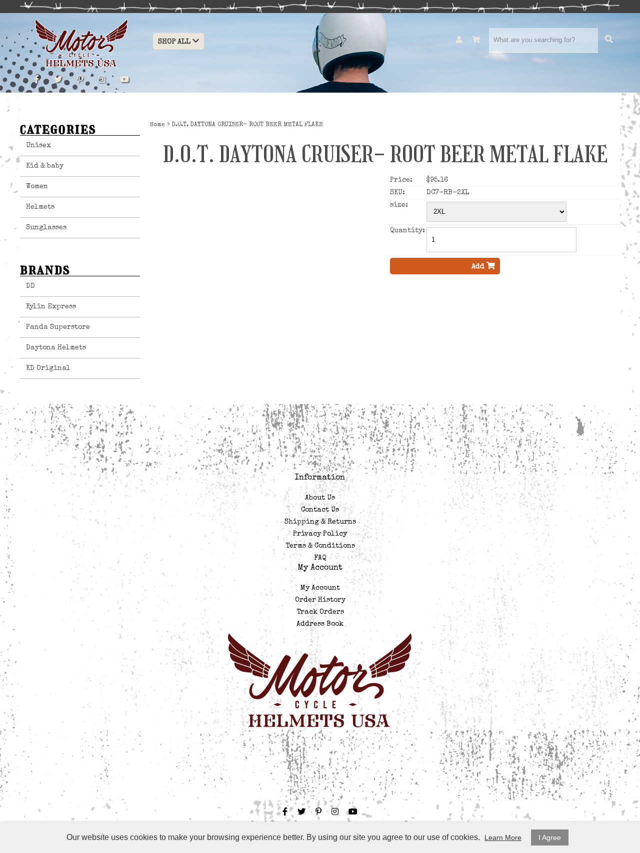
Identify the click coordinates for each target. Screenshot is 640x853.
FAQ (320, 558)
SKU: (397, 192)
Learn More (503, 837)
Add (479, 266)
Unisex (38, 145)
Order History (320, 600)
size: (399, 205)
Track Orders (320, 612)
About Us (320, 498)
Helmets (40, 207)
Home (157, 125)
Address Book (320, 624)
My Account (320, 588)
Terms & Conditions (320, 546)
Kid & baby (45, 166)
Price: (401, 180)
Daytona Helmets (56, 347)
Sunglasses (46, 227)
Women (37, 186)
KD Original (48, 368)
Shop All (175, 42)
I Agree (549, 837)
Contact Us (320, 510)
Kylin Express (51, 306)
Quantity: (407, 230)
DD (30, 286)
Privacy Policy (320, 534)
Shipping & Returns (320, 522)
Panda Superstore (58, 327)
